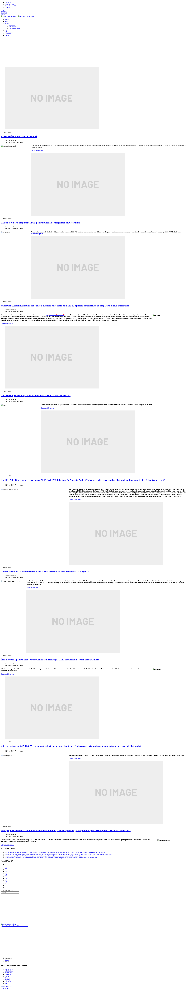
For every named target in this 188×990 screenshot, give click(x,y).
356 (6, 875)
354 (6, 871)
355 (6, 873)
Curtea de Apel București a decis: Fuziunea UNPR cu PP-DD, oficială (35, 395)
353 (6, 869)
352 (6, 868)
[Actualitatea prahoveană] (17, 16)
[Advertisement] (59, 51)
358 (6, 878)
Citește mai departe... (37, 151)
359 (6, 880)
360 (6, 882)
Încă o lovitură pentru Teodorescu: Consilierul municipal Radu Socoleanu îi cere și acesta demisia (50, 659)
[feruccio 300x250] (8, 924)
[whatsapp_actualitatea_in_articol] (14, 926)
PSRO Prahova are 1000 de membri (19, 136)
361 (6, 884)
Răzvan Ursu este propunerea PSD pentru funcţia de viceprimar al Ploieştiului (40, 222)
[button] (7, 23)
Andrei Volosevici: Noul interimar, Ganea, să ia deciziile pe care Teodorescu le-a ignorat (45, 571)
